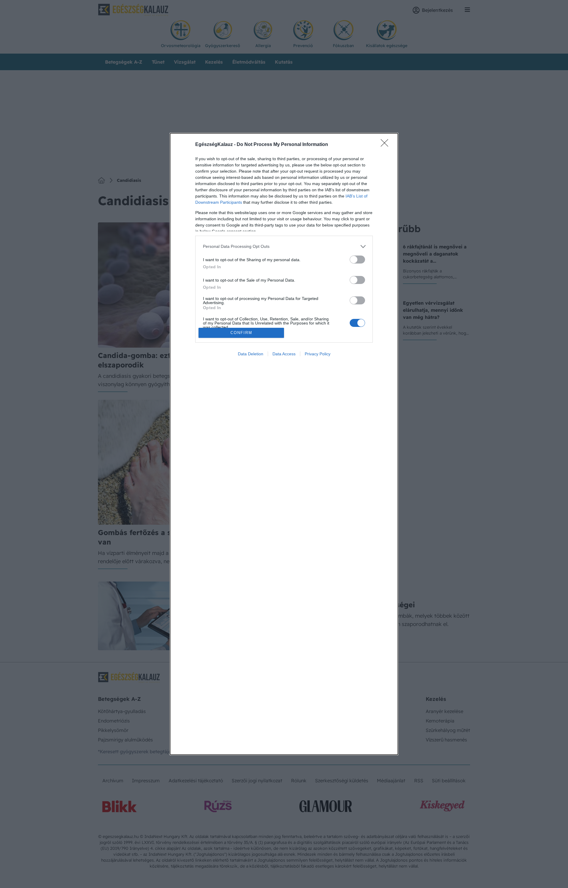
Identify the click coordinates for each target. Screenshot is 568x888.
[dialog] (284, 444)
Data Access (284, 353)
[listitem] (284, 246)
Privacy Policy (317, 353)
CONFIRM (241, 332)
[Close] (386, 144)
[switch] (357, 260)
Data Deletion (250, 353)
